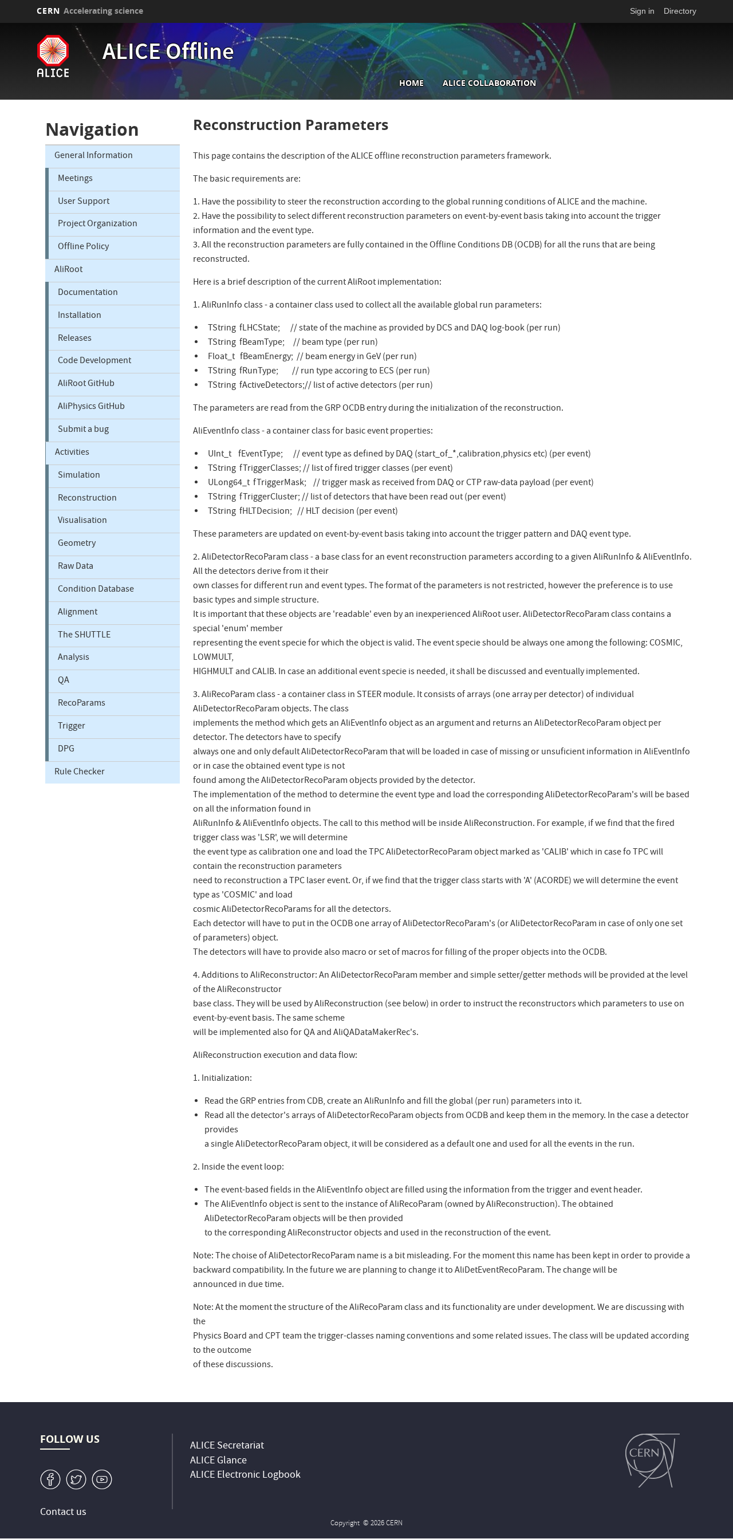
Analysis (73, 658)
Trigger (71, 727)
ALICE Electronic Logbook (245, 1475)
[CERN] (652, 1460)
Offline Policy (83, 247)
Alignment (77, 613)
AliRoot (68, 270)
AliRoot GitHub (86, 384)
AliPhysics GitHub (91, 407)
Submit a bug (83, 430)
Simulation (79, 476)
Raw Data (75, 567)
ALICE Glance (218, 1461)
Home (411, 83)
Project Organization (97, 224)
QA (63, 681)
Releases (75, 339)
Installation (79, 316)
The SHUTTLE (84, 636)
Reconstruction (87, 499)
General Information (93, 156)
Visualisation (82, 521)
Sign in (642, 10)
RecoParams (81, 704)
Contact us (63, 1513)
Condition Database (96, 590)
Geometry (77, 544)
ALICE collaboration (489, 83)
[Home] (67, 56)
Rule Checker (79, 773)
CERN (90, 10)
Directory (680, 10)
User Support (83, 202)
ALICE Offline (168, 54)
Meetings (75, 179)
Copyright (345, 1523)
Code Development (94, 361)
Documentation (88, 293)
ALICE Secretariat (227, 1446)
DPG (66, 750)
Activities (72, 453)
